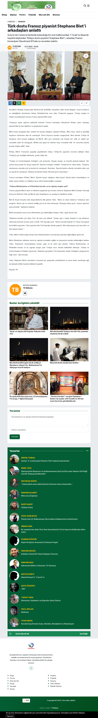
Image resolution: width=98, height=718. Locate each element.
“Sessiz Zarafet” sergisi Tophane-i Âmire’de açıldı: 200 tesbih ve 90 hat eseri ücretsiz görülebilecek (67, 399)
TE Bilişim (54, 708)
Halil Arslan (27, 609)
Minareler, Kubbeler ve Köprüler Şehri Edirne (41, 601)
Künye (12, 689)
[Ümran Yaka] (14, 529)
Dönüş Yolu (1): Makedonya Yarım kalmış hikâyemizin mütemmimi (49, 519)
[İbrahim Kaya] (14, 564)
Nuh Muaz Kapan (29, 481)
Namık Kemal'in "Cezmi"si (32, 577)
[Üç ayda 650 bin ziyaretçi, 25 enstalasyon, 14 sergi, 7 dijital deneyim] (29, 383)
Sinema (56, 15)
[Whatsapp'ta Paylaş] (19, 103)
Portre (22, 15)
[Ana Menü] (88, 6)
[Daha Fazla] (24, 103)
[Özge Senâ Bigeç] (14, 518)
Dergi (12, 684)
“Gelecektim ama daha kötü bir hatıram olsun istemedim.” (47, 484)
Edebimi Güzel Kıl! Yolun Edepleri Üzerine (39, 554)
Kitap (4, 15)
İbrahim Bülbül (28, 551)
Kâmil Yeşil (26, 468)
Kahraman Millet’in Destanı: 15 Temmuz (38, 566)
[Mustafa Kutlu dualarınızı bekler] (69, 350)
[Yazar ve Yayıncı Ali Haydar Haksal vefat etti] (29, 318)
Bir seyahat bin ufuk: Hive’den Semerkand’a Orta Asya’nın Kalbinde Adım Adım (53, 531)
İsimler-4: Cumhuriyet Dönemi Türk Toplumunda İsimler (45, 461)
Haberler (11, 22)
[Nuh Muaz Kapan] (14, 483)
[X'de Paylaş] (14, 103)
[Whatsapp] (31, 668)
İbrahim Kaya (27, 562)
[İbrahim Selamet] (14, 494)
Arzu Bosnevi (27, 574)
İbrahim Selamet (29, 493)
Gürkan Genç (27, 507)
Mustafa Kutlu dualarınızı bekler (64, 363)
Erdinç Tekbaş (28, 458)
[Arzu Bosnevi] (14, 576)
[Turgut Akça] (14, 599)
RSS (27, 700)
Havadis (21, 22)
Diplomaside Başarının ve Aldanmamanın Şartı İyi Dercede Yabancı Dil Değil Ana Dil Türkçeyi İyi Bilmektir (54, 472)
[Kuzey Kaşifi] (14, 506)
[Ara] (85, 6)
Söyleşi (13, 15)
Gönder (14, 437)
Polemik (32, 15)
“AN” (23, 589)
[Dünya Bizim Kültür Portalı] (31, 5)
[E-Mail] (25, 293)
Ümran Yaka (26, 526)
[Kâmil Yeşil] (14, 471)
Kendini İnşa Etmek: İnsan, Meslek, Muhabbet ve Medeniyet (47, 624)
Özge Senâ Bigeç (29, 516)
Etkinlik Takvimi (55, 686)
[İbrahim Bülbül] (14, 552)
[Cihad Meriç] (14, 622)
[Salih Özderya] (14, 587)
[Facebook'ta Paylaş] (10, 103)
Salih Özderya (28, 586)
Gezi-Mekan (55, 684)
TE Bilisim (28, 288)
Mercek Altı (44, 15)
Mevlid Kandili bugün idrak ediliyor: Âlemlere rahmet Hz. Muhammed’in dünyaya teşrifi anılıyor (26, 365)
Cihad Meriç (27, 621)
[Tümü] (87, 451)
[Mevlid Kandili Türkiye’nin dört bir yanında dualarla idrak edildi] (69, 318)
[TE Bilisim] (15, 290)
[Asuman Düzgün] (14, 541)
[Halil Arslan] (14, 611)
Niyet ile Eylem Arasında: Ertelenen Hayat (39, 542)
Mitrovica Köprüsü (29, 496)
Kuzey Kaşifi (27, 504)
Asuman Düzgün (29, 539)
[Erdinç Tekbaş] (14, 459)
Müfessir (25, 612)
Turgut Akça (27, 597)
